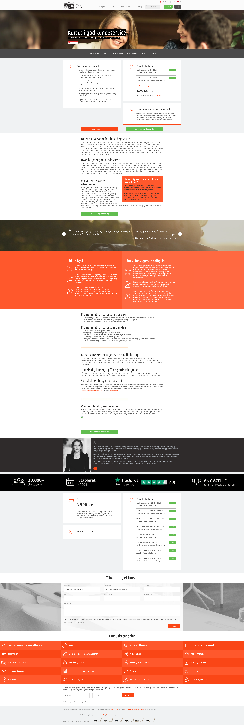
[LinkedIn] (170, 1)
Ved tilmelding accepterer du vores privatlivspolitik (77, 702)
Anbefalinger (94, 53)
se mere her (160, 95)
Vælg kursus (67, 585)
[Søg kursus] (152, 7)
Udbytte (105, 53)
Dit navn (146, 585)
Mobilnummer (108, 594)
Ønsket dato (107, 585)
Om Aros (165, 2)
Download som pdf (99, 129)
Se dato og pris (132, 53)
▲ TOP (84, 53)
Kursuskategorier (100, 7)
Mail (65, 594)
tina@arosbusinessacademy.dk (92, 390)
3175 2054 (114, 390)
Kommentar (67, 603)
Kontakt (143, 53)
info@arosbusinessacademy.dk (134, 709)
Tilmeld (168, 7)
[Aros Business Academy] (73, 5)
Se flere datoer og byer (144, 86)
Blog (177, 7)
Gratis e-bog (138, 7)
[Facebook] (174, 1)
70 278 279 (114, 709)
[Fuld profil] (95, 468)
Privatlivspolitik (99, 715)
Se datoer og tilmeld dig (144, 129)
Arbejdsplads (148, 594)
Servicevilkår (110, 715)
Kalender (112, 7)
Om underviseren (117, 53)
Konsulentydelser (124, 7)
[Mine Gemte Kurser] (160, 2)
